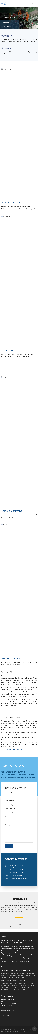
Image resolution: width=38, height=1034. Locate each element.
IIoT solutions (8, 350)
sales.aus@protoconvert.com (19, 878)
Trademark (5, 1015)
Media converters (10, 658)
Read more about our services (12, 750)
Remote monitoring (11, 510)
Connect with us (7, 1010)
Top (34, 1028)
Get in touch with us (9, 709)
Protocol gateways (11, 202)
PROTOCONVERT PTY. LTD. (27, 1031)
